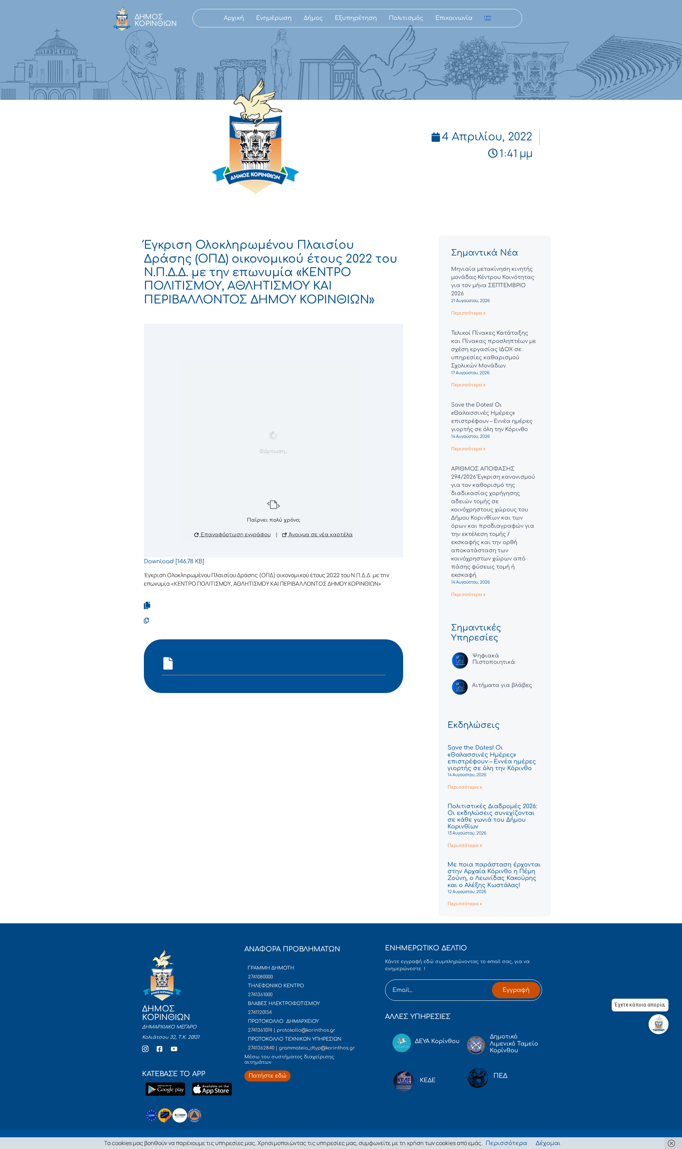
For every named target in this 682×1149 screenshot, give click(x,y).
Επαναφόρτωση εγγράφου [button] (235, 534)
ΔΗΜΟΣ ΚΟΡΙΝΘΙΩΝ (156, 20)
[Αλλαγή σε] (487, 18)
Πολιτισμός (406, 18)
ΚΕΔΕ (427, 1080)
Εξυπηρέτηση (356, 18)
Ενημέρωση (274, 18)
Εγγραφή (516, 990)
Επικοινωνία (453, 18)
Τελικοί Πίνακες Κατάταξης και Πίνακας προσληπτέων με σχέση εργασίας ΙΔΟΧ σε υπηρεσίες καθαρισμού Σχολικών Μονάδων (493, 349)
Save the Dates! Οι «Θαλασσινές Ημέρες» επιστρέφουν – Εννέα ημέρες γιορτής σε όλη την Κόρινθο (492, 758)
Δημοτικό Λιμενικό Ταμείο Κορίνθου (514, 1043)
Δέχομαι (548, 1143)
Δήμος (313, 18)
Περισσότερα (506, 1143)
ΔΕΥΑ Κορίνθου (437, 1041)
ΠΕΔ (500, 1075)
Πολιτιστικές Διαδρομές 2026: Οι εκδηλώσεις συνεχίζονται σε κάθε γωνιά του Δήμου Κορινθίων (492, 816)
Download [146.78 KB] (174, 561)
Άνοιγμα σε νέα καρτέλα (320, 534)
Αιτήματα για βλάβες (502, 685)
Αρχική (234, 18)
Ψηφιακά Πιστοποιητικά (493, 659)
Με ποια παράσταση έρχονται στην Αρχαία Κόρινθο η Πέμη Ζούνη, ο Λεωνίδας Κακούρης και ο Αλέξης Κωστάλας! (494, 874)
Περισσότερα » (468, 313)
